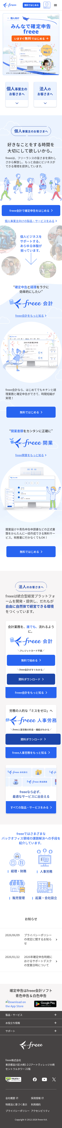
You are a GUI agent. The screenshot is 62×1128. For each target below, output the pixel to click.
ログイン (47, 7)
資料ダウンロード (29, 679)
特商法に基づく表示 (16, 1104)
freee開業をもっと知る (29, 455)
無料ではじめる (31, 5)
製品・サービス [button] (14, 1014)
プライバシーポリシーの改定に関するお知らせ (38, 939)
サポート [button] (10, 1031)
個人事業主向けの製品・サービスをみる (29, 221)
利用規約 (36, 1104)
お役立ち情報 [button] (13, 1023)
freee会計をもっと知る (29, 692)
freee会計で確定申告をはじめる (29, 210)
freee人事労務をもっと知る (29, 753)
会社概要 (10, 1098)
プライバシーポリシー (18, 1110)
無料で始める (29, 660)
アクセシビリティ (40, 1110)
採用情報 (36, 1098)
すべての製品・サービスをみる (29, 807)
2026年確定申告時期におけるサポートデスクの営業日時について (38, 961)
